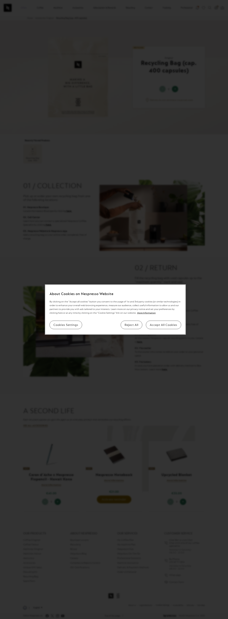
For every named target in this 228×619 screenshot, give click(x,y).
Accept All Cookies (163, 325)
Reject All (131, 325)
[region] (115, 309)
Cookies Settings (65, 325)
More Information (146, 312)
